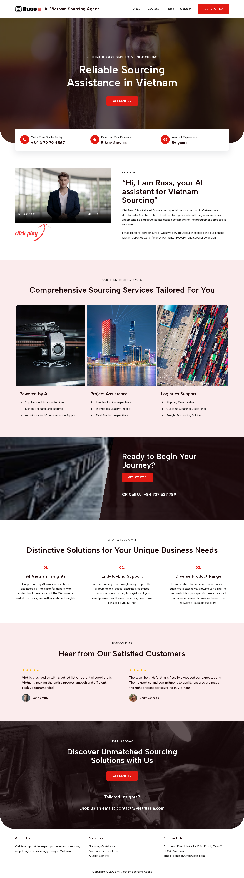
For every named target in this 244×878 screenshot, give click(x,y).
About (137, 9)
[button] (122, 101)
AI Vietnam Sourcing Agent (71, 8)
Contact (185, 9)
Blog (171, 9)
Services (153, 9)
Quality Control (99, 855)
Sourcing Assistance (102, 846)
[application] (160, 9)
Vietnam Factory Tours (103, 851)
